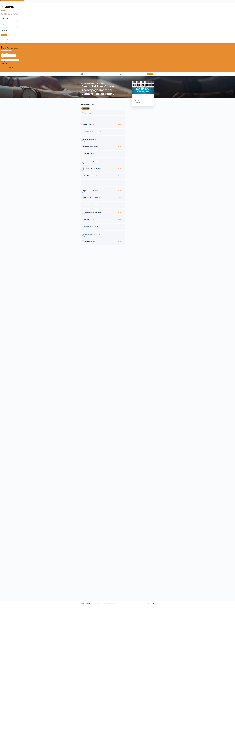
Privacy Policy (111, 603)
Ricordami (4, 30)
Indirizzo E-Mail (5, 18)
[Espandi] (83, 126)
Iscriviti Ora (150, 74)
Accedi (143, 74)
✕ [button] (232, 1)
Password (3, 24)
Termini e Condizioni (104, 603)
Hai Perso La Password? (6, 39)
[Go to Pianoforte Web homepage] (86, 74)
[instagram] (150, 603)
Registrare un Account (6, 50)
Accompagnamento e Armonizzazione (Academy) (93, 83)
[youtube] (153, 603)
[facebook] (148, 603)
